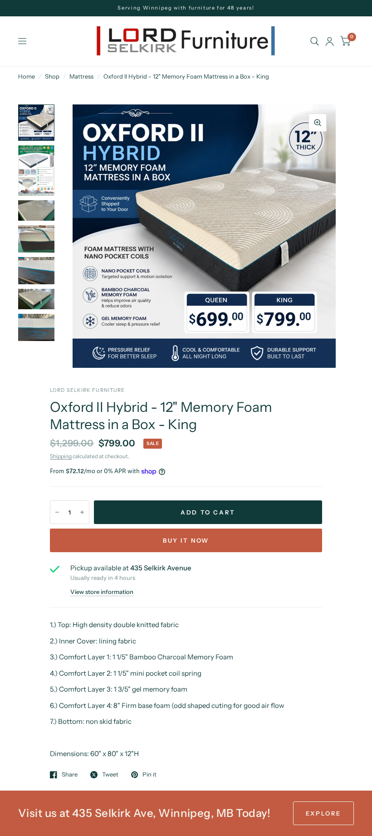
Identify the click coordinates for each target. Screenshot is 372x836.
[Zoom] (317, 123)
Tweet (110, 774)
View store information (101, 592)
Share (70, 774)
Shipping (61, 456)
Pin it (149, 774)
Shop (52, 76)
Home (26, 76)
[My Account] (329, 41)
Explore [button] (323, 813)
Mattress (81, 76)
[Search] (314, 41)
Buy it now (186, 540)
